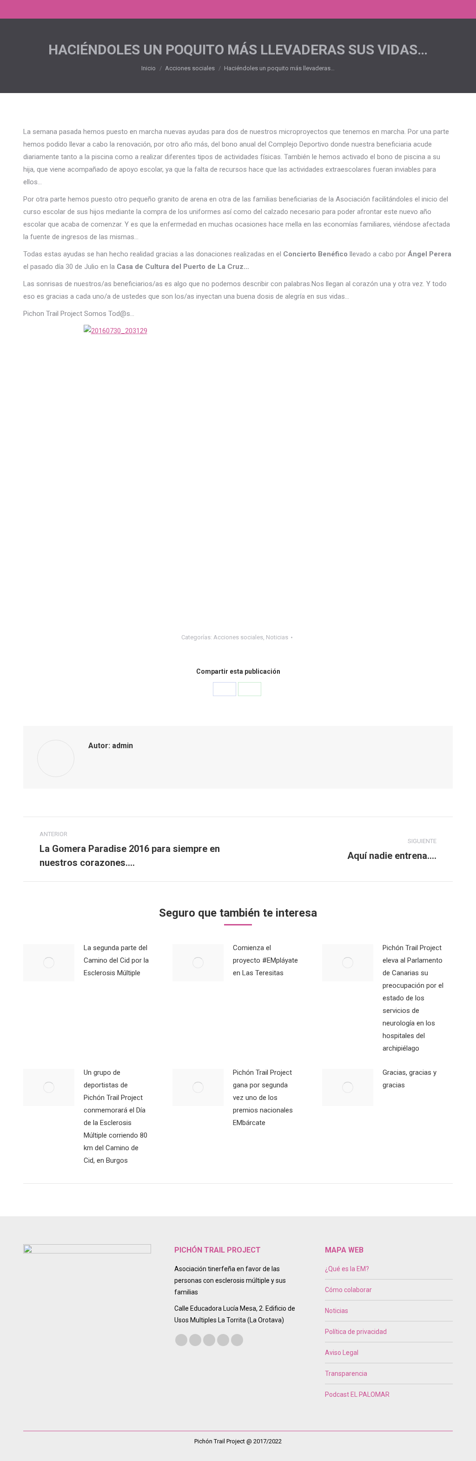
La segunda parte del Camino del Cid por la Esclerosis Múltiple (116, 960)
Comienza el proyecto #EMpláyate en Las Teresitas (265, 960)
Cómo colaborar (348, 1289)
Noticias (277, 637)
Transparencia (346, 1373)
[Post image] (48, 962)
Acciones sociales (238, 637)
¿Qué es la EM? (347, 1269)
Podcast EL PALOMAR (357, 1394)
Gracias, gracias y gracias (409, 1078)
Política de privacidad (356, 1331)
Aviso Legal (341, 1352)
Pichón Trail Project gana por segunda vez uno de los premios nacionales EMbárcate (263, 1097)
